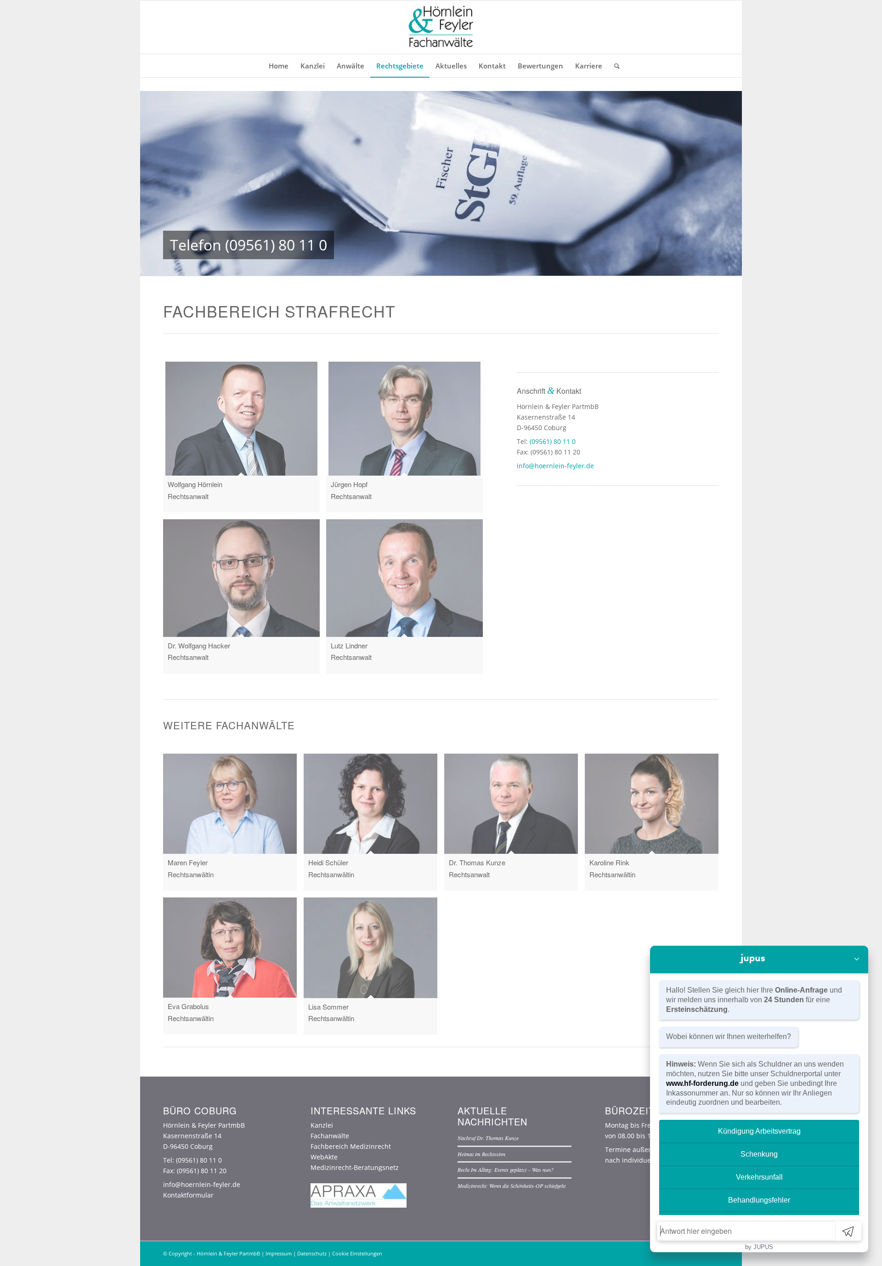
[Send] (848, 1231)
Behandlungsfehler (759, 1200)
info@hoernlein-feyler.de (555, 465)
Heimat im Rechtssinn (481, 1154)
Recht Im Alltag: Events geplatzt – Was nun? (506, 1169)
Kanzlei (322, 1125)
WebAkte (324, 1156)
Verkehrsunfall (759, 1177)
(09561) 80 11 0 (276, 245)
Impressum (279, 1253)
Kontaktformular (188, 1195)
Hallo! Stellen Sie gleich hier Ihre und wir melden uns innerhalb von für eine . (754, 999)
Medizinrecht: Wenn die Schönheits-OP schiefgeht (511, 1185)
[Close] (857, 959)
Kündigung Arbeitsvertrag (759, 1131)
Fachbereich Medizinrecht (351, 1146)
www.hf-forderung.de (702, 1083)
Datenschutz (312, 1253)
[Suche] (614, 65)
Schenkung (759, 1154)
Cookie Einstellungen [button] (357, 1253)
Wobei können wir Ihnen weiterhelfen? (728, 1036)
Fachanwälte (330, 1135)
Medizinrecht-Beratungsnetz (355, 1167)
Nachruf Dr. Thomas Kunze (488, 1137)
